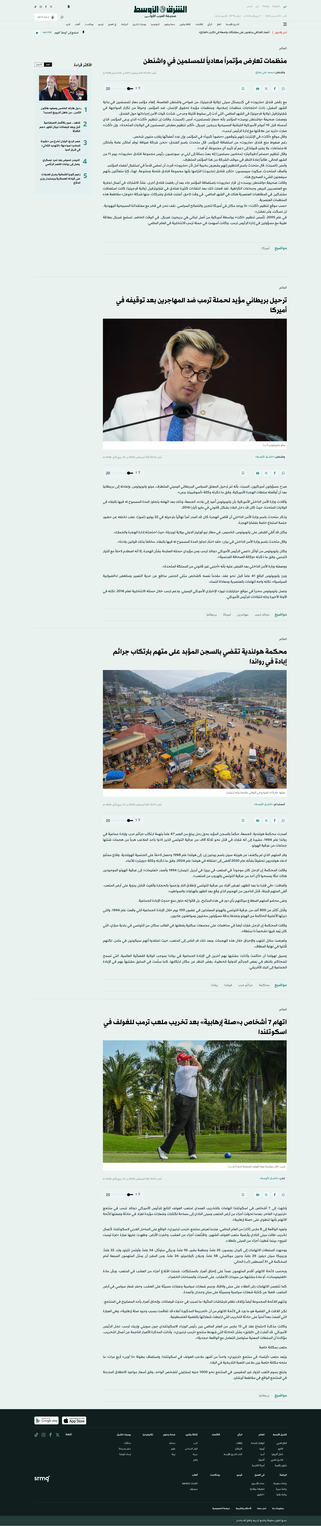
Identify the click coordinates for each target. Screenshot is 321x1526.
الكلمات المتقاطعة (190, 1484)
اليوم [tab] (48, 64)
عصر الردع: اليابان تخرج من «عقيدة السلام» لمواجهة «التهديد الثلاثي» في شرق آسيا (60, 146)
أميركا (266, 248)
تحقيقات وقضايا (257, 1489)
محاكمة (264, 985)
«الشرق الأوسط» (264, 457)
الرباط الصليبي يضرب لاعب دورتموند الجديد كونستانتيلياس (236, 33)
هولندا (228, 985)
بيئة (173, 1454)
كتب (195, 1443)
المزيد (68, 24)
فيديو (100, 24)
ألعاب (77, 24)
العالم (219, 24)
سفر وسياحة (125, 1449)
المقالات (239, 1443)
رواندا (214, 985)
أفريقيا (261, 1460)
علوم (173, 1449)
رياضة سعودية (280, 1484)
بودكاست (89, 24)
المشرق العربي (277, 1460)
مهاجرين (242, 615)
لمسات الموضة (125, 1454)
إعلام (195, 1460)
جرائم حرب (245, 985)
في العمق (112, 24)
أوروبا (262, 1449)
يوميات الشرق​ (139, 24)
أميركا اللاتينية (258, 1465)
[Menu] (285, 24)
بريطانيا (211, 615)
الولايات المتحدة (258, 1443)
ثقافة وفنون (185, 24)
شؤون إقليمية (281, 1465)
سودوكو (194, 1489)
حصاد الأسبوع (258, 1484)
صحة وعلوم (169, 24)
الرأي (209, 24)
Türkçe (265, 6)
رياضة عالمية (281, 1495)
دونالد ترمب (262, 615)
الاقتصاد (199, 24)
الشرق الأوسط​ (232, 24)
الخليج (280, 1449)
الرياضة (124, 24)
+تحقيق (261, 1495)
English (276, 6)
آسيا (262, 1454)
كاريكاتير (238, 1449)
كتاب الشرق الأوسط (233, 1454)
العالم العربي (282, 1443)
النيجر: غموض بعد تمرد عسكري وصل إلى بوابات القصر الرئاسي (61, 162)
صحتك (172, 1443)
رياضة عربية (281, 1489)
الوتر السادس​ (191, 1449)
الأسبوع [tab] (39, 64)
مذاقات (127, 1443)
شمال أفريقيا (277, 1454)
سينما (195, 1454)
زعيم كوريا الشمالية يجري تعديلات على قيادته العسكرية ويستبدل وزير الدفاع (60, 179)
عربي (285, 6)
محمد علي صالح (264, 73)
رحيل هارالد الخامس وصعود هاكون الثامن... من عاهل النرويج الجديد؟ (61, 110)
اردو (257, 6)
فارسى (249, 6)
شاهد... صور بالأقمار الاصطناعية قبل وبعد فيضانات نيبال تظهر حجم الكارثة (59, 127)
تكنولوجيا (155, 24)
